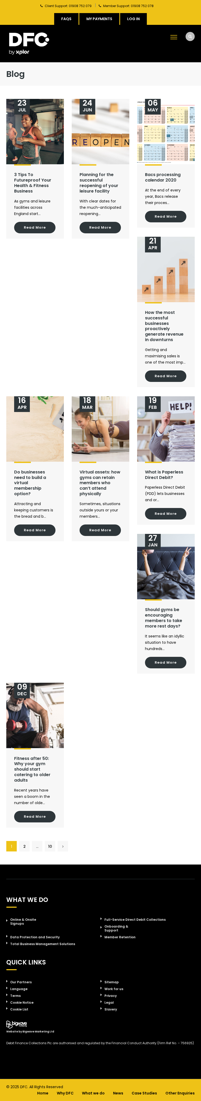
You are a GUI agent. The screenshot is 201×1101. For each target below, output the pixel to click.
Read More (35, 227)
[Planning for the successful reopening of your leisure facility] (100, 131)
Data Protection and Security (35, 937)
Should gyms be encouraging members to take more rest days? (163, 618)
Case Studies (144, 1093)
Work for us (113, 989)
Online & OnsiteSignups (23, 921)
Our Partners (21, 982)
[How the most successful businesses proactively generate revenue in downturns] (166, 269)
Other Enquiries (180, 1093)
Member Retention (120, 937)
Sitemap (111, 982)
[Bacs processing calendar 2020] (166, 131)
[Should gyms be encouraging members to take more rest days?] (166, 566)
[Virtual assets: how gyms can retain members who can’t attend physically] (100, 429)
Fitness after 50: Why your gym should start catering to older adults (32, 769)
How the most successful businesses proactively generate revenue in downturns (164, 326)
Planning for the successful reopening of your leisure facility (99, 183)
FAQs (66, 18)
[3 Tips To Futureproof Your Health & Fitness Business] (35, 131)
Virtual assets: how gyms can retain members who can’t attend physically (100, 483)
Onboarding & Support (116, 928)
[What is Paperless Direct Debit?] (166, 429)
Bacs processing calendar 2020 (163, 177)
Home (42, 1093)
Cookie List (19, 1009)
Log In (133, 18)
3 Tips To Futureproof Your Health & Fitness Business (32, 183)
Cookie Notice (22, 1002)
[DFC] (29, 43)
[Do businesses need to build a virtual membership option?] (35, 429)
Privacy (110, 995)
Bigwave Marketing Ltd (38, 1032)
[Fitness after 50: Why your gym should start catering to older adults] (35, 715)
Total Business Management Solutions (42, 944)
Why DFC (65, 1093)
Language (18, 989)
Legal (109, 1002)
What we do (93, 1093)
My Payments (99, 18)
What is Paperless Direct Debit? (164, 475)
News (118, 1093)
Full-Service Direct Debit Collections (135, 919)
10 (50, 846)
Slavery (110, 1009)
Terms (15, 995)
